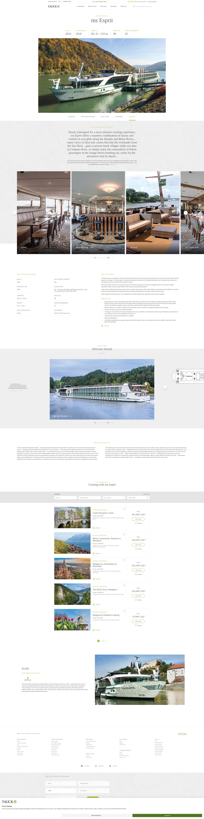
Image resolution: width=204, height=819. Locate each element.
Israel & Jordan (20, 751)
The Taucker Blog (90, 748)
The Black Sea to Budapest (105, 589)
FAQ (156, 741)
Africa (18, 741)
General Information (159, 742)
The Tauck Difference (90, 746)
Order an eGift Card (159, 748)
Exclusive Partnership (56, 744)
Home (18, 733)
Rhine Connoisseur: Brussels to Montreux (107, 539)
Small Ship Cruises (55, 755)
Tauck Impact (89, 744)
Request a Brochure (159, 749)
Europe (18, 749)
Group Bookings (158, 744)
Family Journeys (54, 746)
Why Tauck (103, 6)
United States (20, 755)
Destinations (80, 6)
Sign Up (154, 1)
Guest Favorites (54, 748)
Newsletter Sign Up (159, 746)
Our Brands (113, 6)
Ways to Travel (92, 6)
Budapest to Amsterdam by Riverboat (105, 565)
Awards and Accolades (91, 741)
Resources (124, 6)
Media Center (89, 757)
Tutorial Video (123, 744)
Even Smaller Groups (56, 743)
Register (121, 743)
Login (121, 741)
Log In (149, 1)
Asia (18, 744)
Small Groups (54, 753)
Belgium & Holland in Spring (106, 615)
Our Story (88, 743)
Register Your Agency (124, 755)
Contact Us (157, 739)
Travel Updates (158, 754)
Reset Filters (146, 494)
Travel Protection (158, 753)
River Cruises (54, 751)
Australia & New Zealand (22, 746)
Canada (18, 748)
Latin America (20, 753)
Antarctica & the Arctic (21, 743)
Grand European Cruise (103, 513)
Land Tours (53, 749)
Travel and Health (158, 751)
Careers (87, 755)
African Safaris (54, 741)
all (103, 641)
